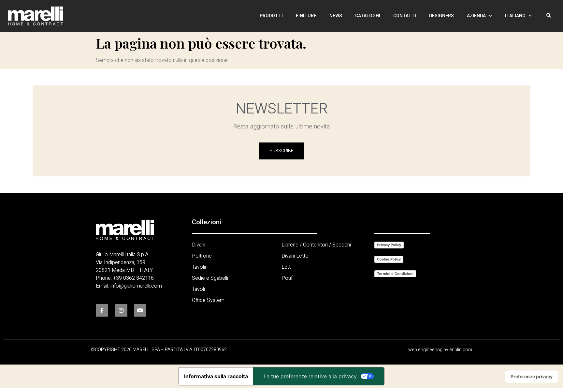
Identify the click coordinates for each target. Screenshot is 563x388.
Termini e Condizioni (395, 273)
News (335, 15)
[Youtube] (140, 310)
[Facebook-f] (102, 310)
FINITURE (306, 15)
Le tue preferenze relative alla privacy (310, 376)
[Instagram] (121, 310)
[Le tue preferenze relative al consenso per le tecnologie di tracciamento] (531, 376)
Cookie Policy (389, 259)
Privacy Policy (389, 245)
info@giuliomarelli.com (136, 286)
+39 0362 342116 (133, 278)
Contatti (404, 15)
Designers (441, 15)
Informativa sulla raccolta (216, 376)
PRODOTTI (271, 15)
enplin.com (460, 349)
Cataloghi (367, 15)
